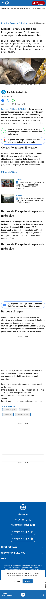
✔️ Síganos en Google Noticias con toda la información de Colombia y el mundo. (25, 305)
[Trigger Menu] (3, 3)
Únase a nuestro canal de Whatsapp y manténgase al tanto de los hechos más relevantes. (25, 131)
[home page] (23, 507)
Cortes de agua (10, 410)
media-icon (23, 594)
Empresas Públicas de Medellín (14, 109)
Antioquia (22, 23)
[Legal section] (43, 559)
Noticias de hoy (23, 414)
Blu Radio (4, 23)
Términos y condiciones (13, 567)
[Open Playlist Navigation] (43, 594)
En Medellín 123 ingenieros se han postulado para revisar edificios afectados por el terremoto (30, 185)
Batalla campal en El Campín (20, 8)
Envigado (25, 410)
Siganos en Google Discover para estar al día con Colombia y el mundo (24, 141)
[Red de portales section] (43, 547)
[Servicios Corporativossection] (43, 553)
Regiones (13, 23)
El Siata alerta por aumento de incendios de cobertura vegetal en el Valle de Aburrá (30, 200)
